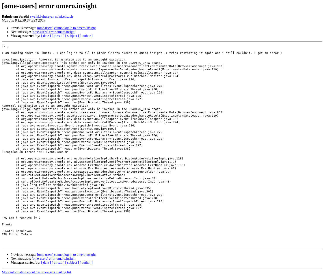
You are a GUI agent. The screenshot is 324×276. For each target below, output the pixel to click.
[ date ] (46, 36)
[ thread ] (58, 36)
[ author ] (86, 36)
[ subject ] (72, 36)
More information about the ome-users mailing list (36, 272)
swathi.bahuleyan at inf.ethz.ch (51, 16)
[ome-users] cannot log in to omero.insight (66, 28)
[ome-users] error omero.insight (53, 32)
